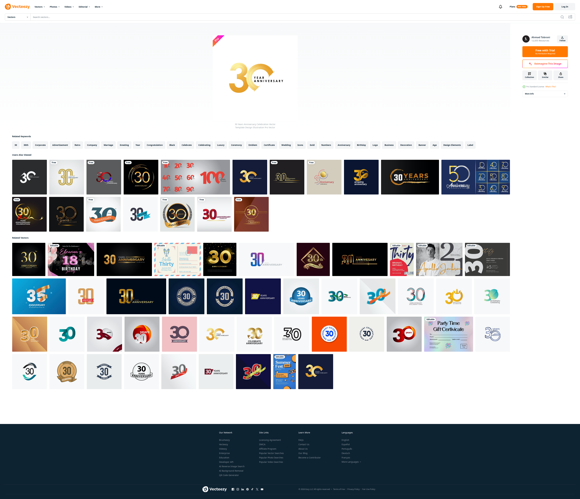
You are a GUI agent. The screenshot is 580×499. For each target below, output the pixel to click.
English (345, 440)
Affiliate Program (267, 448)
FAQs (301, 440)
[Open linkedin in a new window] (242, 489)
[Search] (562, 17)
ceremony (236, 145)
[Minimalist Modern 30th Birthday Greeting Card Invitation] (487, 259)
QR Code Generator (229, 475)
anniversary (344, 145)
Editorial (83, 6)
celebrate (187, 145)
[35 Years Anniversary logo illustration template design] (39, 296)
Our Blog (303, 453)
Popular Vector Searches (271, 453)
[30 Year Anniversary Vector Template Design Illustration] (103, 177)
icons (300, 145)
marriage (108, 145)
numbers (326, 145)
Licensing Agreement (270, 440)
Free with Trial (545, 52)
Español (346, 444)
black (172, 145)
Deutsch (346, 453)
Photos (53, 6)
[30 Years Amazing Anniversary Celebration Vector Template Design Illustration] (361, 177)
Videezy (223, 448)
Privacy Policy (353, 489)
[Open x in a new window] (257, 489)
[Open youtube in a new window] (262, 489)
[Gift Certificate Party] (448, 334)
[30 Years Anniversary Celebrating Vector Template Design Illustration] (492, 296)
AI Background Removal (231, 470)
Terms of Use (339, 489)
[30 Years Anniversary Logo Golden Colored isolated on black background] (66, 214)
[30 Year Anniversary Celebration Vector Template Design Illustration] (140, 214)
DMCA (262, 444)
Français (346, 457)
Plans (512, 6)
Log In (565, 6)
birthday (361, 145)
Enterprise (224, 453)
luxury (220, 145)
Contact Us (303, 444)
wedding (286, 145)
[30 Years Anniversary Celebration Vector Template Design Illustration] (249, 177)
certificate (269, 145)
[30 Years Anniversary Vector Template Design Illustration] (29, 177)
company (92, 145)
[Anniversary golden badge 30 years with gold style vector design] (66, 177)
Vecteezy (223, 444)
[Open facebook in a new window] (233, 489)
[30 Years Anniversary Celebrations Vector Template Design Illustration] (67, 334)
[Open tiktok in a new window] (252, 489)
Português (347, 448)
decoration (406, 145)
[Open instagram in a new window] (238, 489)
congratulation (155, 145)
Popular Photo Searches (271, 457)
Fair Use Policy (368, 489)
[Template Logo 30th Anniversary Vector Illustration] (103, 214)
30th (26, 145)
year (138, 145)
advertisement (60, 145)
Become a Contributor (309, 457)
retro (77, 145)
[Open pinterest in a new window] (247, 489)
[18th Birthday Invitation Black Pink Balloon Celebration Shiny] (71, 259)
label (470, 145)
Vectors (38, 6)
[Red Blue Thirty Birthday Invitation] (402, 259)
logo (375, 145)
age (435, 145)
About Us (303, 448)
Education (224, 457)
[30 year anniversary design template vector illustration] (251, 214)
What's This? (550, 86)
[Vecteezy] (17, 7)
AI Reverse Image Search (232, 466)
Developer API (226, 461)
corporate (40, 145)
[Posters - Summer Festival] (284, 371)
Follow (562, 40)
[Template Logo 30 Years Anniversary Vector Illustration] (141, 177)
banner (422, 145)
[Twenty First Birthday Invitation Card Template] (439, 259)
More (97, 6)
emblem (253, 145)
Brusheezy (224, 440)
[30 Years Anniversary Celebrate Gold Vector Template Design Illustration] (254, 334)
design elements (452, 145)
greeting (124, 145)
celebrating (204, 145)
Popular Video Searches (271, 461)
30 (16, 145)
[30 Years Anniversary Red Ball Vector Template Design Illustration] (142, 334)
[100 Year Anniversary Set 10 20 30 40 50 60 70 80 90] (195, 177)
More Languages (350, 462)
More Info (529, 93)
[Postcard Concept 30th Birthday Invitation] (177, 259)
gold (312, 145)
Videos (67, 6)
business (389, 145)
